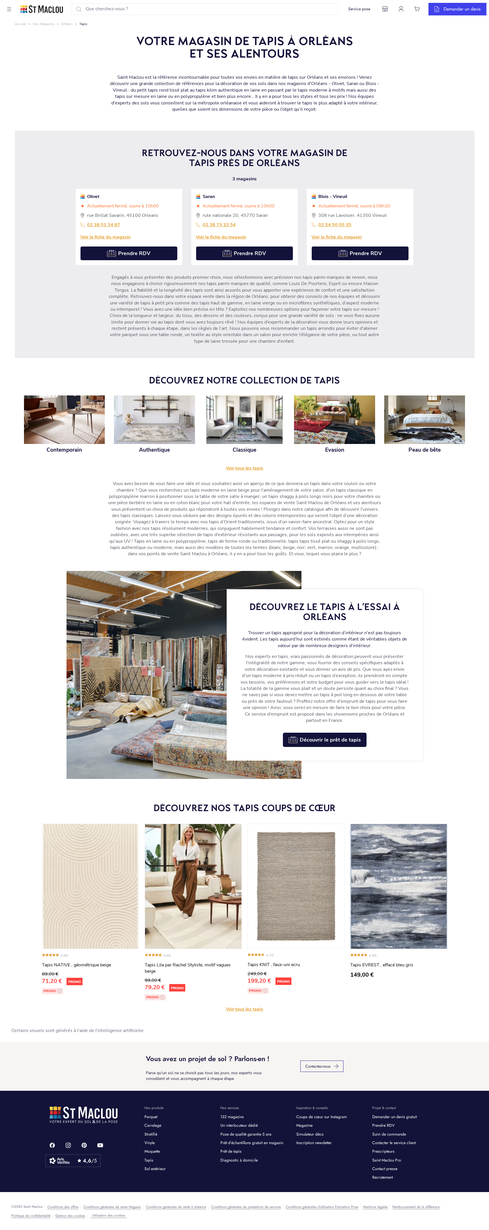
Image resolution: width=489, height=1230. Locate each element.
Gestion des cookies (70, 1215)
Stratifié (150, 1134)
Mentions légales (375, 1207)
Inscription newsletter (314, 1143)
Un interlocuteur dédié (239, 1125)
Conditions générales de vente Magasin (112, 1207)
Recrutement (382, 1177)
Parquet (150, 1117)
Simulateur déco (310, 1134)
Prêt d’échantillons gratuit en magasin (251, 1143)
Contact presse (384, 1169)
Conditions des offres (63, 1207)
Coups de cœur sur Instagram (321, 1117)
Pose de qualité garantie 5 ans (245, 1134)
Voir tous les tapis (244, 1009)
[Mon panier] (417, 8)
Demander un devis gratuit (394, 1117)
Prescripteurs (383, 1151)
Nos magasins (44, 24)
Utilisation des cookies (108, 1215)
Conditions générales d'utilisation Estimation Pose (322, 1207)
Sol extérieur (155, 1169)
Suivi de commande (389, 1134)
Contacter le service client (394, 1143)
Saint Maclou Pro (386, 1160)
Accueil (20, 24)
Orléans (67, 24)
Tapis (148, 1160)
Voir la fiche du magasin (105, 237)
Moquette (152, 1151)
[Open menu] (9, 9)
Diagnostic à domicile (239, 1160)
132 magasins (232, 1117)
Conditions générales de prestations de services (246, 1207)
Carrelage (152, 1125)
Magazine (304, 1125)
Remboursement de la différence (416, 1207)
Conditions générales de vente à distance (176, 1207)
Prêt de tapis (231, 1151)
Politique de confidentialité (31, 1215)
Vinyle (149, 1143)
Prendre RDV (383, 1125)
